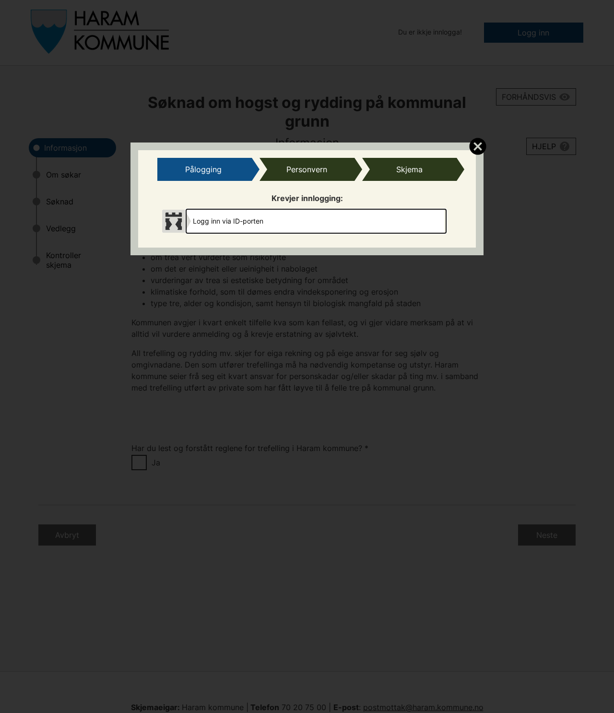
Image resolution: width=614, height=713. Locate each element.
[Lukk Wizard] (477, 146)
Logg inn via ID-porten (228, 221)
